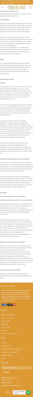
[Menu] (2, 7)
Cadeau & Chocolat (7, 318)
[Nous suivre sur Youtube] (14, 304)
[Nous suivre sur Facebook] (2, 304)
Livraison (4, 358)
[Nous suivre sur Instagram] (5, 304)
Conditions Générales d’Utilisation (11, 349)
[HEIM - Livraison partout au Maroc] (16, 7)
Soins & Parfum (6, 321)
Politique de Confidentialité (9, 352)
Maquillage (4, 324)
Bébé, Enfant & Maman (8, 315)
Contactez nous (6, 346)
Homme (3, 330)
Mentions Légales (6, 355)
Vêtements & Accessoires (9, 334)
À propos (4, 343)
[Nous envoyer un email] (11, 304)
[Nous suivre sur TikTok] (8, 304)
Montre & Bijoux (6, 327)
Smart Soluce (22, 395)
